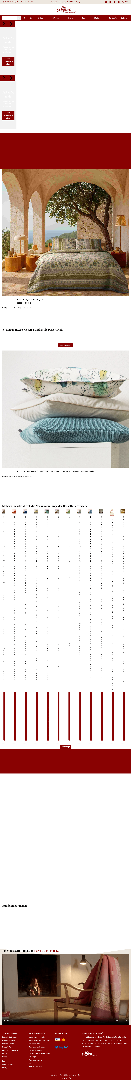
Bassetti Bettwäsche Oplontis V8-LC (111, 556)
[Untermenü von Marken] (105, 18)
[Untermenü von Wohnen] (64, 18)
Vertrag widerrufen (35, 1066)
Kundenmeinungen (35, 1060)
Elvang (4, 1067)
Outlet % (124, 18)
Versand (2, 676)
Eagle (4, 1061)
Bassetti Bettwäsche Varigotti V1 (2, 551)
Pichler (4, 1053)
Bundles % (113, 18)
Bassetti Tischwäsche (57, 487)
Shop (31, 18)
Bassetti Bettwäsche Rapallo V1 (67, 549)
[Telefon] (106, 2)
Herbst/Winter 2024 (46, 950)
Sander (4, 1057)
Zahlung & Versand (35, 1050)
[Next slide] (11, 24)
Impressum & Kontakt (37, 1037)
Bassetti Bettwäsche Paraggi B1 (89, 549)
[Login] (123, 2)
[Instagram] (119, 2)
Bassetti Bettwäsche (100, 487)
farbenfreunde (20, 869)
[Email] (110, 2)
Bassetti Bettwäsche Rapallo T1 (78, 549)
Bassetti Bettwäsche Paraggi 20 (100, 549)
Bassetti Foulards (8, 1040)
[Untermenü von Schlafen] (49, 18)
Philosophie (33, 1057)
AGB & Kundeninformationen (39, 1040)
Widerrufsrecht (34, 1044)
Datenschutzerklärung (37, 1047)
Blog (30, 1063)
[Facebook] (114, 2)
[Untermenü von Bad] (90, 18)
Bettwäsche (10, 483)
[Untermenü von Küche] (78, 18)
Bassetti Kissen (42, 487)
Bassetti (50, 131)
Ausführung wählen (4, 715)
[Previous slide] (3, 24)
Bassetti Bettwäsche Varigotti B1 (24, 551)
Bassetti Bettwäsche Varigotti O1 (13, 551)
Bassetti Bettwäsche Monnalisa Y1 (122, 551)
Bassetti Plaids (74, 487)
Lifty (69, 1078)
